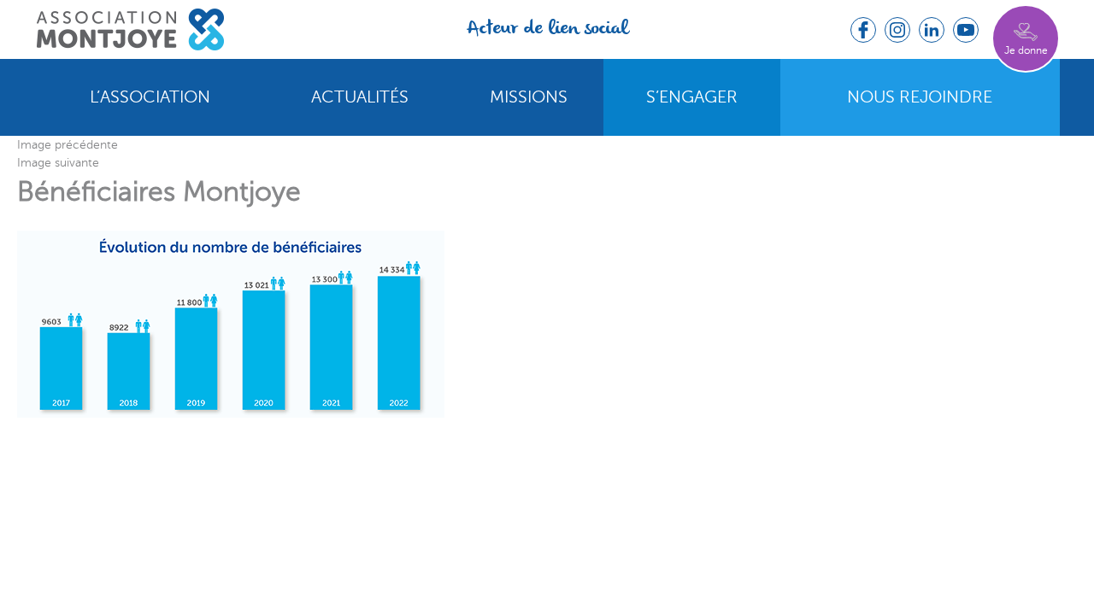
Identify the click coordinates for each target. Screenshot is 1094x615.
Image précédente (67, 144)
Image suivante (58, 162)
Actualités (360, 97)
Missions (529, 97)
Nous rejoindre (919, 97)
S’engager (692, 97)
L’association (150, 97)
